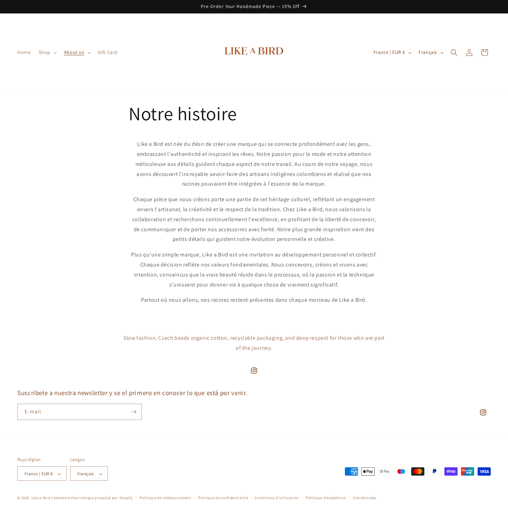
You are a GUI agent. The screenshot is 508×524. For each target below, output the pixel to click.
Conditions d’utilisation (277, 498)
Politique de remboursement (165, 498)
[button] (47, 52)
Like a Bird (40, 498)
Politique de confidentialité (223, 498)
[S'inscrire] (133, 412)
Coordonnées (365, 498)
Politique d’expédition (326, 498)
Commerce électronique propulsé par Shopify (92, 498)
